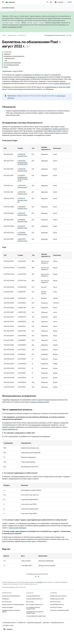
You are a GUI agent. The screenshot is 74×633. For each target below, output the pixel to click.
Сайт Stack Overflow (56, 607)
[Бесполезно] (70, 35)
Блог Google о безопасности (34, 604)
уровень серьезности (60, 129)
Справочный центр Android (58, 596)
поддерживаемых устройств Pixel (35, 77)
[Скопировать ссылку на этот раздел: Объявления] (17, 107)
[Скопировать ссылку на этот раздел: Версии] (12, 549)
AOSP (3, 35)
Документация (8, 8)
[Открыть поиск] (48, 2)
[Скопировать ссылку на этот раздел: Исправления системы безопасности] (44, 123)
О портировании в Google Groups (36, 616)
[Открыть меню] (3, 2)
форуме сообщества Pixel (40, 402)
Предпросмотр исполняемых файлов (13, 604)
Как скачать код (7, 601)
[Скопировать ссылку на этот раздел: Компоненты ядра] (19, 141)
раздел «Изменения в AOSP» (12, 27)
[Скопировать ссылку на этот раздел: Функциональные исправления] (37, 396)
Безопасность (22, 35)
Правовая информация (34, 622)
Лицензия (46, 622)
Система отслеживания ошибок (59, 610)
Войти (70, 2)
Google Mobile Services (57, 604)
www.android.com (55, 601)
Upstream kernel (22, 156)
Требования (5, 599)
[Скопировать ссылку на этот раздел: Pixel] (8, 247)
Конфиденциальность (57, 622)
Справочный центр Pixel (57, 599)
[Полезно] (67, 35)
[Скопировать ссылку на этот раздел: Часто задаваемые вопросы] (34, 410)
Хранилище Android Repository (11, 596)
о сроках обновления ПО (61, 83)
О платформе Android (9, 622)
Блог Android (30, 601)
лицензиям (39, 582)
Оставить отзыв (8, 625)
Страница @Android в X (33, 596)
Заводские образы (7, 607)
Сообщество (21, 622)
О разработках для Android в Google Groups (34, 612)
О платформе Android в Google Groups (33, 608)
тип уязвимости (46, 129)
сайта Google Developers (17, 528)
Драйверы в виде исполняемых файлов (11, 611)
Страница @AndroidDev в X (34, 599)
